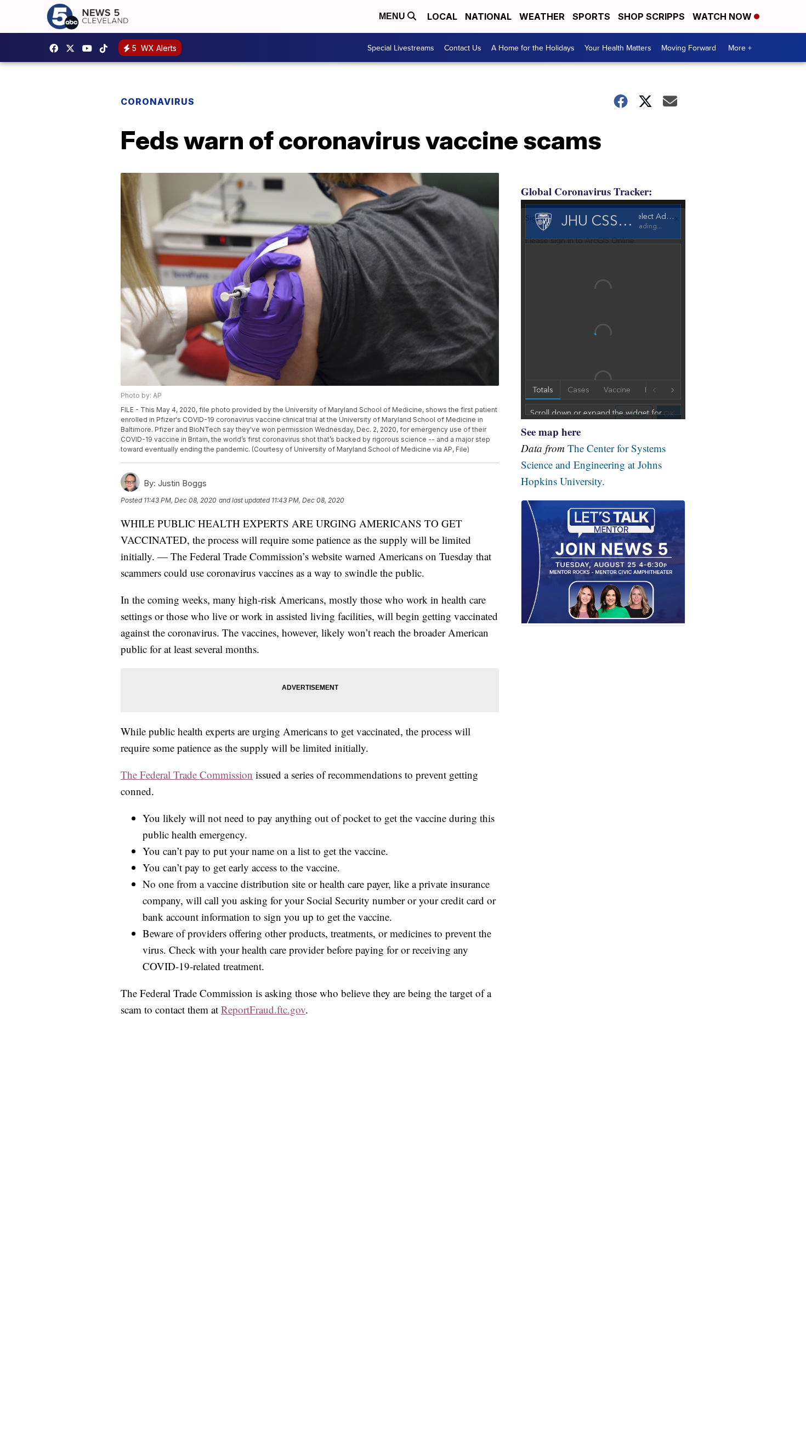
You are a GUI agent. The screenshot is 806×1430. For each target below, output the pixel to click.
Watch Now (723, 16)
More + (740, 47)
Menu (393, 16)
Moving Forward (688, 47)
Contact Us (462, 47)
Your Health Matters (617, 47)
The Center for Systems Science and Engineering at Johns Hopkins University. (593, 464)
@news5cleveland (106, 48)
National (488, 16)
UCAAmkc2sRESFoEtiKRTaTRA (90, 48)
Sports (591, 16)
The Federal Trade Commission (187, 774)
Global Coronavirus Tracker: (586, 191)
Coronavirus (158, 101)
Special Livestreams (400, 47)
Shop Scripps (651, 16)
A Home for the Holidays (533, 47)
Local (442, 16)
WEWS (73, 48)
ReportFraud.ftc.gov (263, 1009)
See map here (551, 431)
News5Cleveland (56, 48)
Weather (542, 16)
